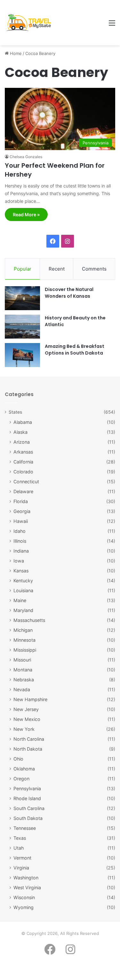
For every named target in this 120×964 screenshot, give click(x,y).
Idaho (19, 531)
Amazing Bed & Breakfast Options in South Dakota (74, 349)
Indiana (21, 551)
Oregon (21, 778)
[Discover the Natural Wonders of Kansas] (22, 298)
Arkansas (23, 452)
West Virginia (27, 887)
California (23, 461)
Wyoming (23, 907)
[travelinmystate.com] (30, 22)
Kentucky (23, 580)
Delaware (23, 491)
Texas (19, 838)
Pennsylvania (27, 788)
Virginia (21, 867)
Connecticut (26, 481)
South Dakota (28, 818)
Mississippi (24, 650)
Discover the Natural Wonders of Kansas (69, 292)
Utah (18, 848)
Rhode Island (27, 798)
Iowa (18, 560)
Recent (57, 269)
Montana (22, 669)
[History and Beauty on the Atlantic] (22, 327)
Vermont (22, 858)
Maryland (23, 610)
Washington (25, 877)
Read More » (26, 214)
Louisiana (23, 590)
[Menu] (112, 25)
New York (24, 729)
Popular (22, 269)
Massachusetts (29, 620)
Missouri (22, 659)
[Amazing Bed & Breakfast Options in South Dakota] (22, 355)
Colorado (23, 471)
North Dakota (27, 749)
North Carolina (28, 739)
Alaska (20, 432)
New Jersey (26, 709)
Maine (19, 600)
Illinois (19, 541)
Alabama (22, 422)
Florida (20, 501)
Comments (94, 269)
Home (15, 53)
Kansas (20, 570)
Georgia (21, 511)
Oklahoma (24, 768)
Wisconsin (24, 897)
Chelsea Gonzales (26, 156)
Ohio (18, 758)
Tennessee (24, 828)
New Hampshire (30, 699)
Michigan (23, 630)
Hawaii (20, 521)
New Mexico (26, 719)
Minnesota (24, 640)
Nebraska (23, 679)
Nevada (21, 689)
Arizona (21, 442)
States (15, 412)
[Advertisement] (79, 23)
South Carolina (28, 808)
